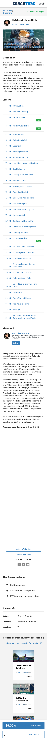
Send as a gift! (36, 11)
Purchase (36, 725)
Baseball (7, 10)
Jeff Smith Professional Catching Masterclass (22, 699)
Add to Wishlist (23, 549)
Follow (16, 343)
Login (40, 3)
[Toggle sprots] (4, 3)
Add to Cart (35, 734)
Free (38, 120)
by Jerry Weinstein (20, 24)
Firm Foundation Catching (23, 667)
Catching (7, 13)
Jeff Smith (21, 704)
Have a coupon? (23, 555)
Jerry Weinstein (20, 333)
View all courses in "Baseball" (24, 643)
